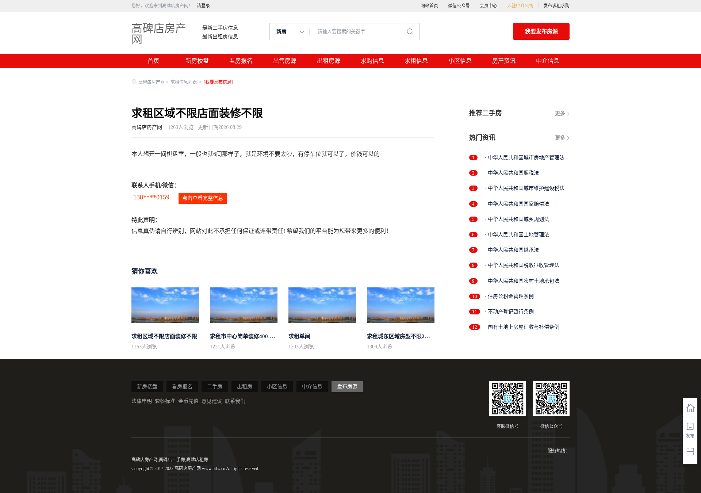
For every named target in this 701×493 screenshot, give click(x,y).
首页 (153, 61)
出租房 (244, 386)
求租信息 (416, 61)
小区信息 (460, 61)
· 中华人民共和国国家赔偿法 (516, 204)
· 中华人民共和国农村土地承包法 (521, 281)
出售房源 (284, 61)
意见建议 (212, 401)
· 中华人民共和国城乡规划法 (516, 219)
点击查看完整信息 (202, 198)
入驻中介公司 (520, 5)
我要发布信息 (218, 82)
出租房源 (328, 61)
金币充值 (188, 401)
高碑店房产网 (158, 33)
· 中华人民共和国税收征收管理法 (521, 265)
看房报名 (241, 61)
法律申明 (141, 401)
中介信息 (547, 61)
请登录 (203, 5)
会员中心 (488, 5)
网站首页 (429, 5)
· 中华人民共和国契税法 (511, 173)
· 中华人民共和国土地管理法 (516, 234)
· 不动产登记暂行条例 (509, 311)
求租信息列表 (184, 82)
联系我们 (235, 401)
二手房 (214, 386)
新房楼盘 (197, 61)
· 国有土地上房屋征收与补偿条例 (521, 327)
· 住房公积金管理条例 (509, 296)
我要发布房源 (541, 31)
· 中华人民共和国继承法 (511, 250)
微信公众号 (459, 5)
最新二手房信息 (220, 28)
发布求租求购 (556, 5)
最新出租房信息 (220, 36)
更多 (560, 113)
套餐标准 (165, 401)
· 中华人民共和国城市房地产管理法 (524, 157)
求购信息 (372, 61)
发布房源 (347, 386)
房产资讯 (504, 61)
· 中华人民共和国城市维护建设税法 (524, 188)
